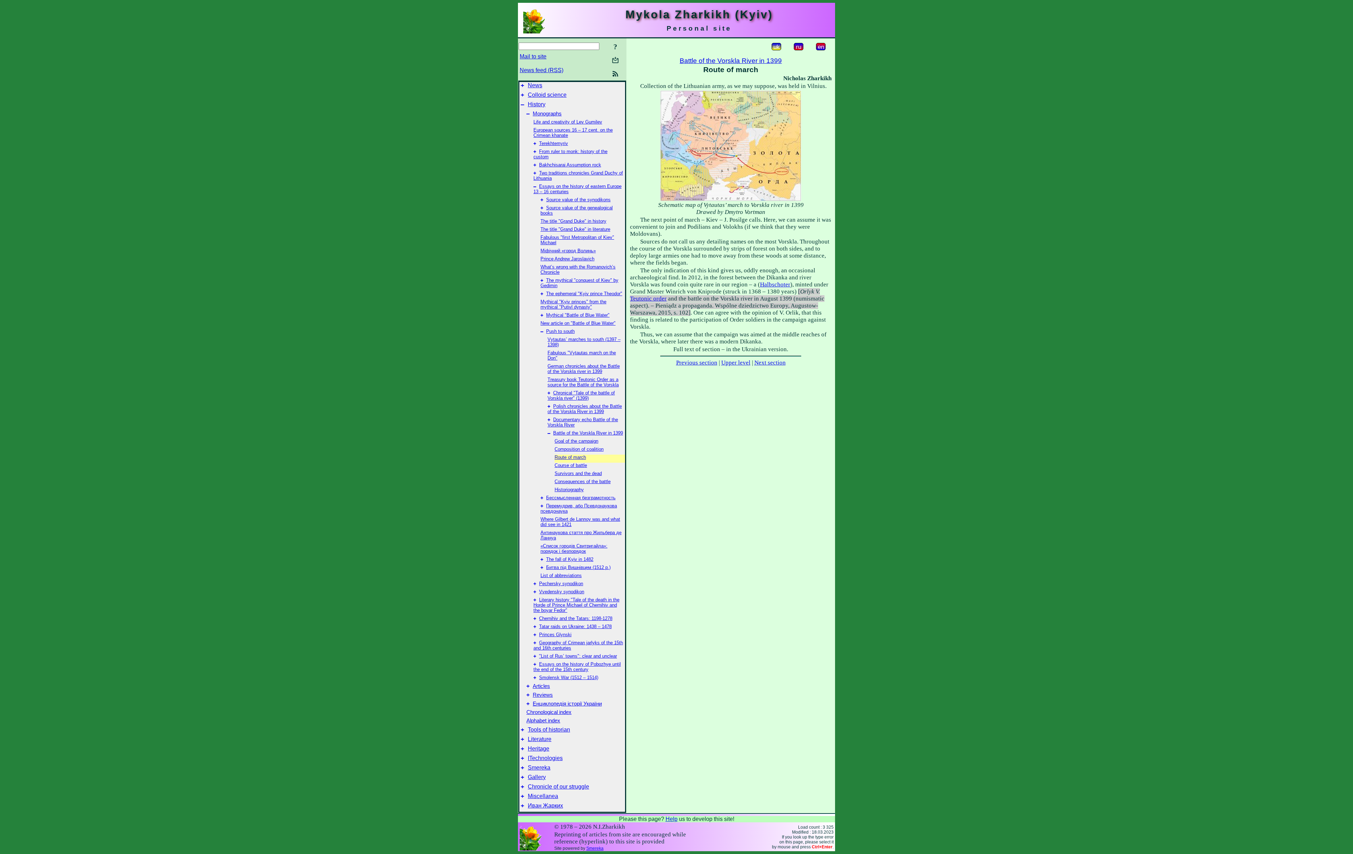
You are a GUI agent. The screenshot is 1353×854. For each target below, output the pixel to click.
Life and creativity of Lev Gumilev (567, 122)
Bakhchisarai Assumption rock (570, 164)
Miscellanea (543, 796)
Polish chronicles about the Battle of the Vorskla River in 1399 (585, 409)
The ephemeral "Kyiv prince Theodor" (584, 293)
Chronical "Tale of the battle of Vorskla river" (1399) (581, 395)
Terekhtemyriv (553, 143)
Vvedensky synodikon (561, 591)
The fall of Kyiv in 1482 (569, 559)
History (536, 104)
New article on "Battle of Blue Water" (578, 323)
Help (672, 819)
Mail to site (533, 56)
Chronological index (549, 712)
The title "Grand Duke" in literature (575, 229)
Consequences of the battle (583, 481)
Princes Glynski (555, 634)
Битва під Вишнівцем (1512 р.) (578, 567)
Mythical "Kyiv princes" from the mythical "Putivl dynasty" (573, 304)
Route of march (570, 457)
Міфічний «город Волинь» (568, 250)
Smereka (539, 768)
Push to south (560, 331)
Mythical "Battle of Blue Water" (578, 315)
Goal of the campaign (576, 441)
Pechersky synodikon (561, 583)
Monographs (547, 113)
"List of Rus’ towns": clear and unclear (578, 656)
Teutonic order (648, 298)
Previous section (696, 362)
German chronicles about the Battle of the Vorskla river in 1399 (584, 368)
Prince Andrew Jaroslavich (567, 258)
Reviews (543, 695)
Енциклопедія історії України (567, 704)
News (535, 85)
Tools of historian (549, 730)
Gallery (537, 777)
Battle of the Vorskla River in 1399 (588, 433)
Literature (539, 739)
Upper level (735, 362)
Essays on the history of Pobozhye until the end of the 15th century (577, 667)
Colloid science (547, 95)
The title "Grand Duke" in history (573, 221)
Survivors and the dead (578, 473)
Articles (541, 686)
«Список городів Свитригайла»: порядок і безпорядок (573, 548)
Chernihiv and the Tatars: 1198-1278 (575, 618)
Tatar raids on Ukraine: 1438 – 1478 (575, 626)
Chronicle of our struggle (558, 787)
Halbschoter (775, 284)
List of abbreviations (561, 575)
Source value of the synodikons (578, 199)
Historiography (569, 489)
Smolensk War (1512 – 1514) (568, 677)
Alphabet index (543, 720)
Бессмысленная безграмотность (581, 497)
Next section (770, 362)
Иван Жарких (545, 806)
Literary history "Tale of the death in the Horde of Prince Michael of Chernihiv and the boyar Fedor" (576, 605)
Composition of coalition (579, 449)
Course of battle (571, 465)
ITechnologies (545, 758)
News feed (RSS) (541, 70)
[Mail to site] (615, 60)
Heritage (538, 749)
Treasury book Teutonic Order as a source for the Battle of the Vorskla (583, 382)
